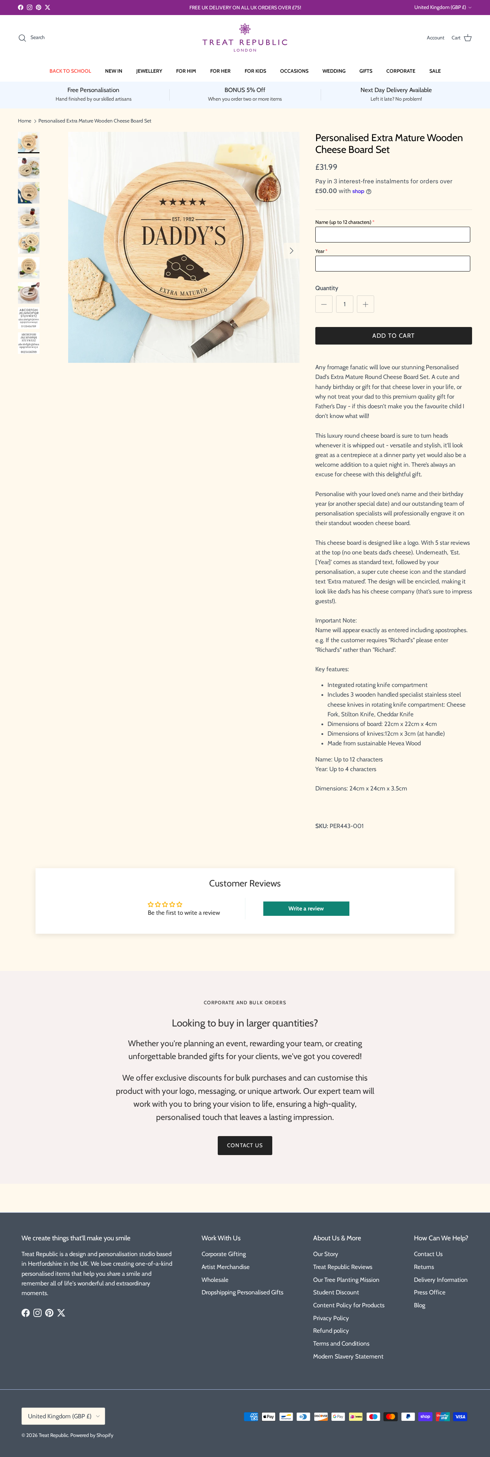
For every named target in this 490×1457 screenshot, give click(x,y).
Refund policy (331, 1330)
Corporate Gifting (224, 1254)
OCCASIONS (294, 71)
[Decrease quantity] (324, 304)
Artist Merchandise (226, 1266)
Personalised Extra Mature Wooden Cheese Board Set (94, 120)
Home (24, 120)
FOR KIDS (255, 71)
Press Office (430, 1292)
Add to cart (393, 335)
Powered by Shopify (91, 1435)
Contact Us (428, 1254)
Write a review (306, 908)
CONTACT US (245, 1145)
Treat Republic (53, 1435)
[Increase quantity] (365, 304)
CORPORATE (400, 71)
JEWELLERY (149, 71)
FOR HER (220, 71)
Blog (419, 1305)
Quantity (326, 288)
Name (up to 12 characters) (343, 222)
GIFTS (365, 71)
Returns (424, 1266)
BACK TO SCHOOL (70, 71)
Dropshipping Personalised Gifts (242, 1292)
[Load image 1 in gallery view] (184, 247)
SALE (435, 71)
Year (319, 251)
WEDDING (333, 71)
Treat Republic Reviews (342, 1266)
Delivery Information (441, 1279)
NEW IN (113, 71)
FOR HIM (186, 71)
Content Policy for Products (349, 1305)
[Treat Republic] (245, 37)
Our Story (325, 1254)
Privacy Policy (331, 1318)
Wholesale (215, 1279)
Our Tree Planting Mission (346, 1279)
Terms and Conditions (341, 1343)
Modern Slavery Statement (348, 1356)
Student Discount (336, 1292)
